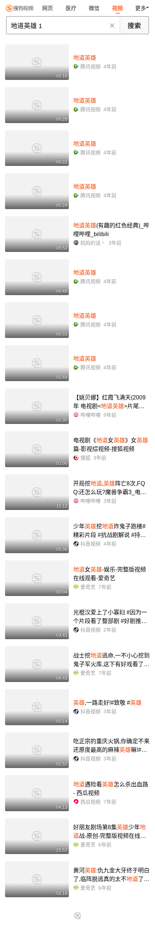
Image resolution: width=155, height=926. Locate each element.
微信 (94, 8)
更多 (140, 8)
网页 (47, 8)
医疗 (71, 8)
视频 (117, 8)
